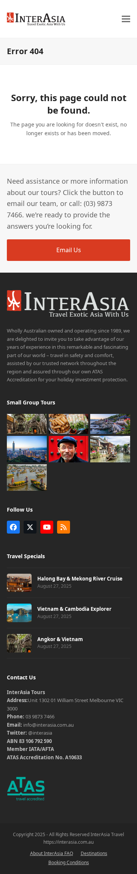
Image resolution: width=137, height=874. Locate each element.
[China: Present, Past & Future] (110, 448)
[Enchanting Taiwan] (27, 448)
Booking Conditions (68, 862)
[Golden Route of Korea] (110, 423)
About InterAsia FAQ (51, 853)
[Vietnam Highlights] (27, 477)
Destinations (94, 853)
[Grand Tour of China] (69, 448)
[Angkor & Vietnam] (27, 423)
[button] (126, 19)
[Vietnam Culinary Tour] (69, 423)
